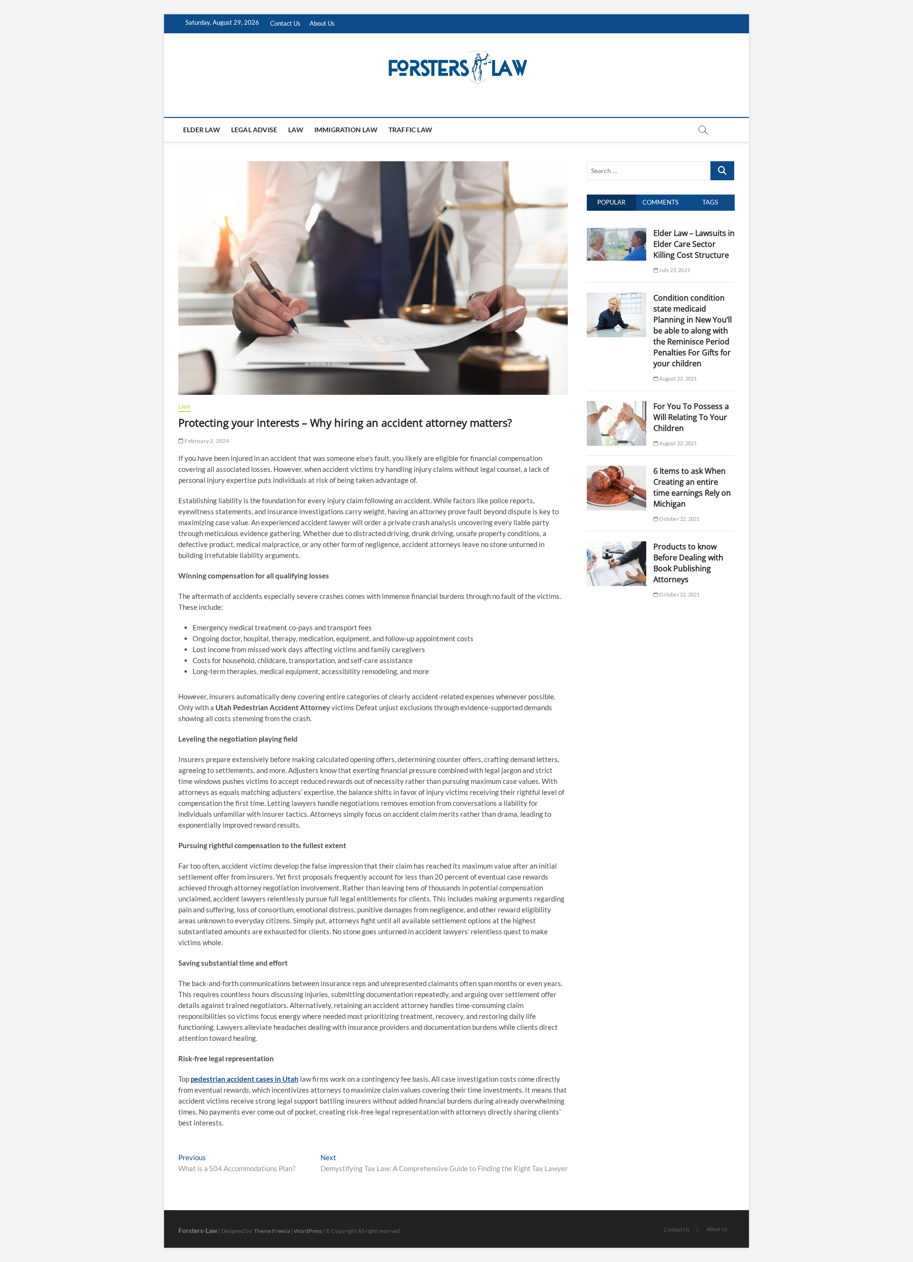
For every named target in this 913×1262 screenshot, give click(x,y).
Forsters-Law (197, 1230)
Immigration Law (346, 130)
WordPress (308, 1230)
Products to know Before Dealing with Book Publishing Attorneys (688, 563)
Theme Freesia (272, 1230)
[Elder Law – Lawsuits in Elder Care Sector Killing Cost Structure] (616, 233)
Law (295, 130)
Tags (710, 202)
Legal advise (254, 130)
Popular (611, 202)
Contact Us (285, 23)
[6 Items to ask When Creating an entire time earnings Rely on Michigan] (616, 471)
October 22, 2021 (678, 519)
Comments (660, 202)
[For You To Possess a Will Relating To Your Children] (616, 406)
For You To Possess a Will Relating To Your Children (691, 417)
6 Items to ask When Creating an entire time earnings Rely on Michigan (692, 487)
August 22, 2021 (677, 378)
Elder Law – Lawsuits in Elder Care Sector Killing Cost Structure (694, 244)
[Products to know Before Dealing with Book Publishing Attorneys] (616, 546)
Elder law (201, 130)
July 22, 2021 (674, 270)
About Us (322, 23)
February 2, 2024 (206, 440)
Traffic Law (410, 130)
